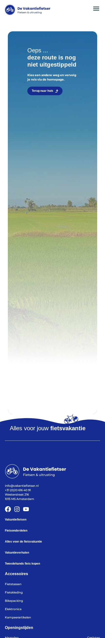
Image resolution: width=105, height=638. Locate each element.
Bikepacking (14, 601)
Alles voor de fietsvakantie (23, 541)
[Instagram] (17, 509)
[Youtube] (26, 509)
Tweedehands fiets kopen (22, 563)
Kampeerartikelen (18, 617)
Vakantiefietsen (15, 519)
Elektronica (13, 609)
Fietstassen (13, 584)
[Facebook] (8, 509)
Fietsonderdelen (16, 530)
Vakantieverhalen (17, 552)
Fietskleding (14, 592)
